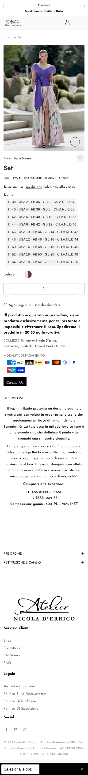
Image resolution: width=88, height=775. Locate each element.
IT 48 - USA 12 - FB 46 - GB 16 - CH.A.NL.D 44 (43, 239)
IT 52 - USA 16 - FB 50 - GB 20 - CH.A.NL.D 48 (43, 254)
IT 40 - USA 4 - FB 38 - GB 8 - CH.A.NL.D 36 (41, 209)
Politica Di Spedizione (21, 709)
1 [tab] (44, 146)
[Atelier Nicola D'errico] (13, 23)
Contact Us (15, 382)
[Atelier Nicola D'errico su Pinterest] (15, 730)
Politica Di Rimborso (20, 701)
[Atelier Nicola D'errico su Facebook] (6, 730)
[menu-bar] (81, 23)
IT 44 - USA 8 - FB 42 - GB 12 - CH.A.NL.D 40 (42, 224)
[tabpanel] (44, 98)
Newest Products (46, 346)
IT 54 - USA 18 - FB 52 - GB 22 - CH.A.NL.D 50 (43, 262)
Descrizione (14, 398)
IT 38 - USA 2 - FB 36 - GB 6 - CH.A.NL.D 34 (41, 202)
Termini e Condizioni (20, 686)
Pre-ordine (13, 554)
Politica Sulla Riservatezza (25, 694)
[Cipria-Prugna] (28, 274)
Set (63, 346)
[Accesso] (67, 22)
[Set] (44, 98)
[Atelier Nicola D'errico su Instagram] (24, 730)
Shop (7, 641)
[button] (9, 288)
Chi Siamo (12, 655)
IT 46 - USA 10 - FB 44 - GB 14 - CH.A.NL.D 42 (43, 232)
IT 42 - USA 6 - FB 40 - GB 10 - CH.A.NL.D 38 (42, 217)
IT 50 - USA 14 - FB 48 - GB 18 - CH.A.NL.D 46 (43, 247)
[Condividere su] (80, 158)
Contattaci (12, 648)
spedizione (34, 187)
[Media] (75, 142)
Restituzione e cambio (22, 563)
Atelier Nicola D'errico (18, 158)
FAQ (7, 663)
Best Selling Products (18, 346)
